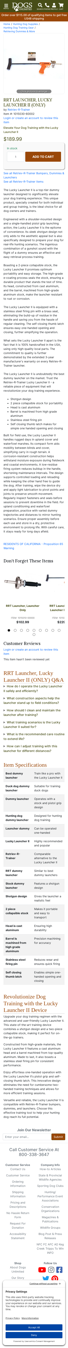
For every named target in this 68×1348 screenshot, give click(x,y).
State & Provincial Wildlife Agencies (50, 1177)
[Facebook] (59, 1271)
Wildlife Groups (50, 1227)
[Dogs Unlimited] (22, 7)
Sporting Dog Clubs (50, 1186)
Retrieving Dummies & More (19, 31)
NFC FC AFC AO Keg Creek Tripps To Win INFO (50, 1248)
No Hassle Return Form (17, 1215)
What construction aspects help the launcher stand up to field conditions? (31, 700)
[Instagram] (51, 1271)
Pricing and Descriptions (18, 1204)
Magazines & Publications (50, 1219)
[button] (6, 6)
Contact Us (17, 1169)
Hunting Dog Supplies (25, 23)
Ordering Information (17, 1184)
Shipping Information (17, 1194)
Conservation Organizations (50, 1209)
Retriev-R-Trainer (19, 109)
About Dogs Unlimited (18, 1269)
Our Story (18, 1278)
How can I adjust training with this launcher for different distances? (30, 748)
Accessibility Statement (18, 1236)
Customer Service (18, 1175)
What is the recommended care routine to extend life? (34, 736)
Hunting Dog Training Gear (18, 27)
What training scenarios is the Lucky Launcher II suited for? (31, 724)
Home (6, 23)
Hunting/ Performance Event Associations (50, 1196)
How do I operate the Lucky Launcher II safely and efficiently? (32, 688)
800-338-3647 (34, 1154)
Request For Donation (18, 1225)
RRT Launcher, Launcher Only (23, 608)
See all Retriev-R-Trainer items (23, 181)
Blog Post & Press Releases (50, 1236)
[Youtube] (42, 1271)
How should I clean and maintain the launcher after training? (32, 712)
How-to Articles (50, 1169)
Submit (58, 1137)
